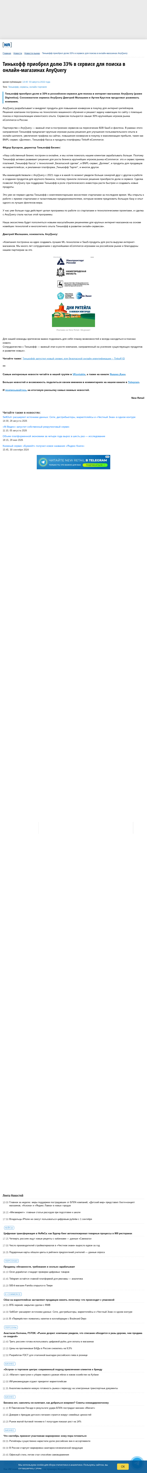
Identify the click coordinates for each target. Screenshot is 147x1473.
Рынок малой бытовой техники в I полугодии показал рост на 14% (45, 1421)
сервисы (24, 87)
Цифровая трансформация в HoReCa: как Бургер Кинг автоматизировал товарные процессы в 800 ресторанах (68, 1233)
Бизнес (9, 1364)
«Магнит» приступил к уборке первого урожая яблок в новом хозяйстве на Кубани (54, 1374)
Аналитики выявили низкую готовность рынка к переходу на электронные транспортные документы (63, 1388)
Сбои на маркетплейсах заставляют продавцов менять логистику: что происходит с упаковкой (59, 1299)
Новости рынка (32, 53)
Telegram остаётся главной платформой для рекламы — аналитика (46, 1278)
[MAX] (55, 45)
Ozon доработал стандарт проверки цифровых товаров (39, 1272)
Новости (17, 53)
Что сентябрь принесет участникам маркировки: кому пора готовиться (45, 1436)
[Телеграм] (29, 45)
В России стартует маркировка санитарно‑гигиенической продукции (46, 1448)
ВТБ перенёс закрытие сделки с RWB (29, 1305)
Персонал (11, 1261)
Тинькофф (13, 87)
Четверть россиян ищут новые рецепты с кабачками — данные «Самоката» (50, 1238)
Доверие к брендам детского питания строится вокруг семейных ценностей (50, 1414)
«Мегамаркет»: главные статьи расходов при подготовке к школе (44, 1212)
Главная (7, 53)
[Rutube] (95, 45)
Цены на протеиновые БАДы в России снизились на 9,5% (40, 1348)
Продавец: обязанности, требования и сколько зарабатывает (39, 1266)
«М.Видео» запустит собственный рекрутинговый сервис (36, 426)
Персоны (11, 1327)
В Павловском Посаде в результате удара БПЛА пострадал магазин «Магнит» (52, 1408)
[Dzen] (68, 45)
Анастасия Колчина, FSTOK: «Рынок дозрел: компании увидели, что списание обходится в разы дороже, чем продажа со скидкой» (73, 1335)
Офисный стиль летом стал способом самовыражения (39, 1454)
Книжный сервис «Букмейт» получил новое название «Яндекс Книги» (43, 445)
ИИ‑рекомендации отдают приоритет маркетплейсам (38, 1381)
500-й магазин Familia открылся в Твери (31, 1285)
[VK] (42, 45)
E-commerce (13, 1294)
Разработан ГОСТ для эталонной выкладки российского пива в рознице (48, 1355)
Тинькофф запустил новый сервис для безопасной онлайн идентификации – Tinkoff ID (74, 358)
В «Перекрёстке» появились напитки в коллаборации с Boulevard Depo (47, 1318)
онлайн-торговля (38, 87)
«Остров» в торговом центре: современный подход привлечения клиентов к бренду (53, 1369)
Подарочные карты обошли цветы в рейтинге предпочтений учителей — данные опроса (57, 1252)
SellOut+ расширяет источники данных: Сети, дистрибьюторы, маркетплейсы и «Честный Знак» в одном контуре (70, 1311)
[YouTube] (81, 45)
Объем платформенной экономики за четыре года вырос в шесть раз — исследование (54, 436)
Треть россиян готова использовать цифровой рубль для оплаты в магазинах (51, 1341)
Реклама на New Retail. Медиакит (73, 330)
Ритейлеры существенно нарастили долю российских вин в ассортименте (49, 1441)
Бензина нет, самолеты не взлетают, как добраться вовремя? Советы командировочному (56, 1402)
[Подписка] (108, 45)
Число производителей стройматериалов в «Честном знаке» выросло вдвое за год (54, 1245)
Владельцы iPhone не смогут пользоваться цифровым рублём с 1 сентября (50, 1219)
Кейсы (9, 1228)
